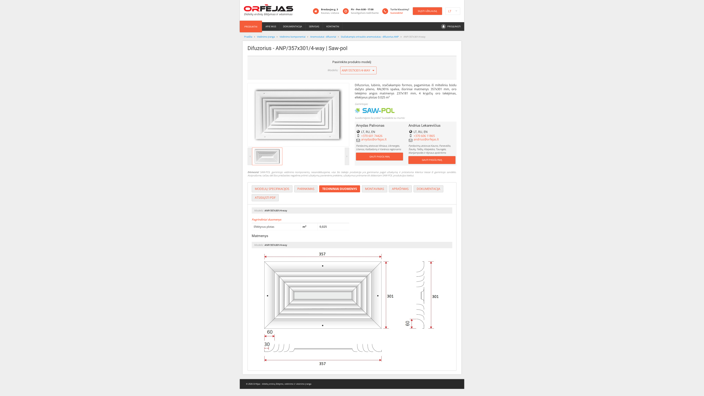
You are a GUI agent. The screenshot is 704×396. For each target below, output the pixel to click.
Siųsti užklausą (427, 11)
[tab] (272, 188)
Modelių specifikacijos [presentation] (272, 189)
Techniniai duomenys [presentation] (339, 189)
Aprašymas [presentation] (400, 189)
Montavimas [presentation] (374, 189)
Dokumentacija (292, 26)
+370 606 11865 (424, 136)
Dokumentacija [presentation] (428, 189)
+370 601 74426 (371, 136)
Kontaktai (332, 26)
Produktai (250, 26)
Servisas (314, 26)
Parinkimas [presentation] (305, 189)
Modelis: (332, 70)
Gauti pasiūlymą (379, 156)
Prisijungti (454, 26)
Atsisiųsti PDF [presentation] (265, 198)
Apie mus (270, 26)
